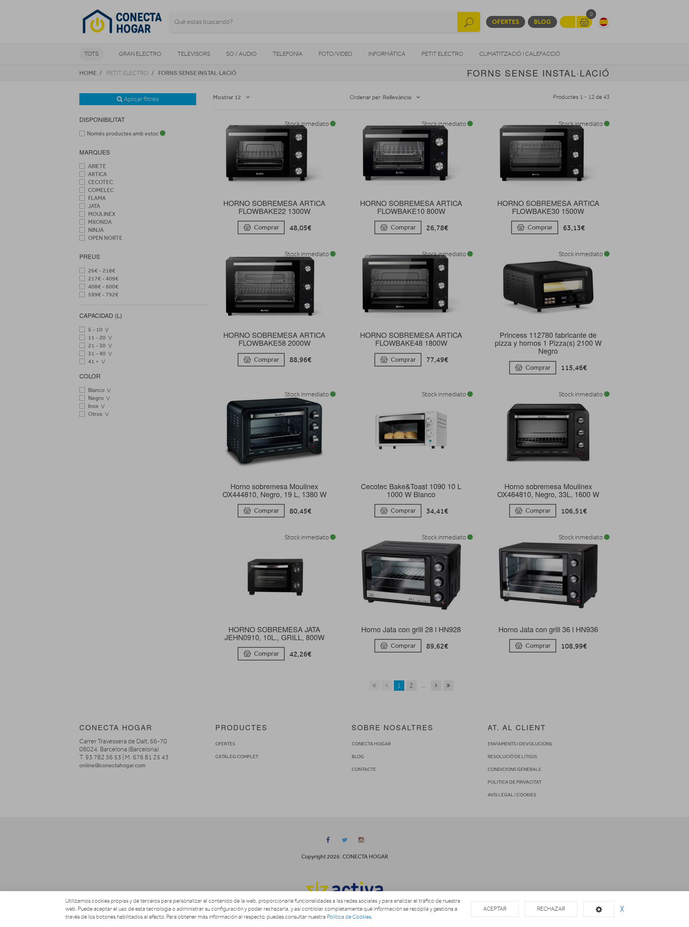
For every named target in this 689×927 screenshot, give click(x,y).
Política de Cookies (349, 916)
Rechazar (551, 908)
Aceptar (494, 908)
